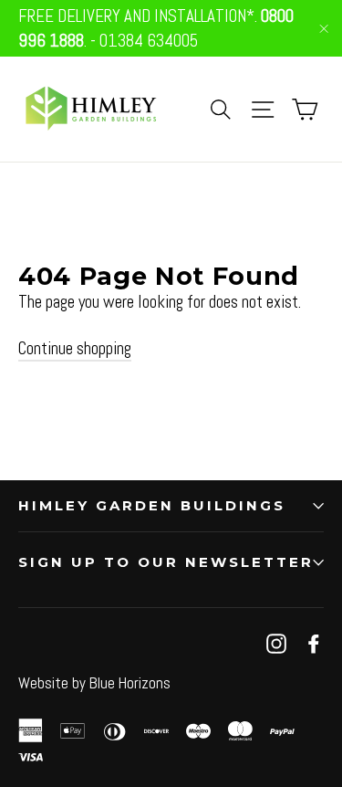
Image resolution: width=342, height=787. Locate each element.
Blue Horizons (130, 683)
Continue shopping (74, 348)
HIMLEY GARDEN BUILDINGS (151, 505)
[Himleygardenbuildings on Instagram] (276, 643)
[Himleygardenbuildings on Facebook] (314, 643)
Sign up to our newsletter (166, 562)
